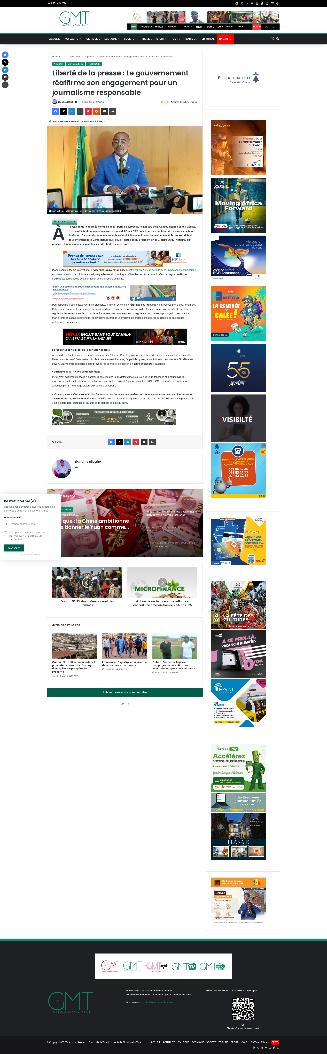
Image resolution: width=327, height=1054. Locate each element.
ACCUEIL (54, 38)
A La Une (68, 56)
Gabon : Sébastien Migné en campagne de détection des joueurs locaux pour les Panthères (173, 665)
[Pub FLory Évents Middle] (114, 424)
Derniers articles (75, 64)
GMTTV (226, 38)
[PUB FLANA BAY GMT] (238, 859)
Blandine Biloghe (66, 102)
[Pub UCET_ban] (114, 300)
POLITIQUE (91, 38)
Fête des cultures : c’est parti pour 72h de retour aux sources (93, 524)
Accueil (58, 56)
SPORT (160, 38)
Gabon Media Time (98, 1042)
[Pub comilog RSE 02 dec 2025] (238, 174)
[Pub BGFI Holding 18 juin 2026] (238, 391)
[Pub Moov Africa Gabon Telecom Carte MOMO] (238, 564)
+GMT (174, 38)
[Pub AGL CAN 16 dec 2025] (238, 232)
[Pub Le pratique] (238, 811)
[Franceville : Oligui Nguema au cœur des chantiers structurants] (124, 646)
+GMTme (190, 38)
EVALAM (36, 554)
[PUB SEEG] (238, 497)
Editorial (208, 38)
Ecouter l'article (66, 221)
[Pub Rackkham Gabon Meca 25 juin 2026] (238, 340)
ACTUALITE (71, 38)
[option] (125, 523)
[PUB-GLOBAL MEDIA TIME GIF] (238, 441)
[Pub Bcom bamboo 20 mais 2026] (238, 791)
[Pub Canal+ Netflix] (125, 343)
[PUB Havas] (238, 282)
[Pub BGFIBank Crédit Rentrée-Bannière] (125, 265)
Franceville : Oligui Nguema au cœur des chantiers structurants (124, 663)
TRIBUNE (144, 38)
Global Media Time (132, 1042)
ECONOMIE (110, 38)
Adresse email (12, 517)
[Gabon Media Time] (74, 18)
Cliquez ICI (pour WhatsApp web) (243, 1028)
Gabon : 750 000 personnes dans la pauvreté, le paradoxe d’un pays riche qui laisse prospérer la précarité (74, 666)
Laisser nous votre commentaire (125, 692)
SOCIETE (129, 38)
